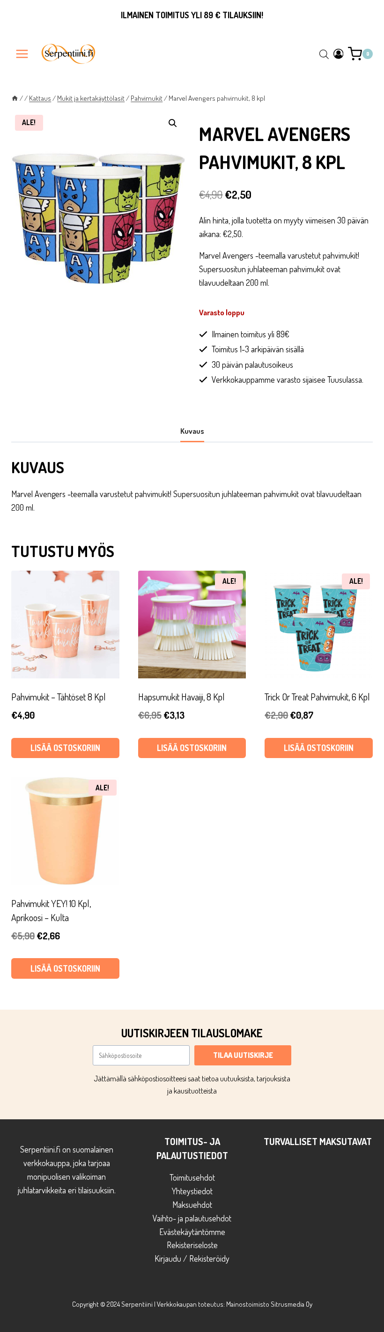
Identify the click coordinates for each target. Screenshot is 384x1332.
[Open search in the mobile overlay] (324, 54)
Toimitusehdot (192, 1177)
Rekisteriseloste (192, 1245)
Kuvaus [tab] (192, 431)
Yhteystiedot (192, 1191)
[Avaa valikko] (22, 53)
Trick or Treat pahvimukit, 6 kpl (317, 697)
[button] (172, 123)
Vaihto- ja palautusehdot (192, 1218)
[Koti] (14, 98)
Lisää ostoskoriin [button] (65, 748)
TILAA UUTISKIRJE (243, 1055)
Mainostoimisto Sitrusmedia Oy (269, 1304)
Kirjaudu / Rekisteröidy (192, 1258)
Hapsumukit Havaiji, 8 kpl (181, 697)
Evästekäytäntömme (192, 1232)
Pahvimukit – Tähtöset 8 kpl (58, 697)
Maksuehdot (192, 1204)
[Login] (338, 54)
